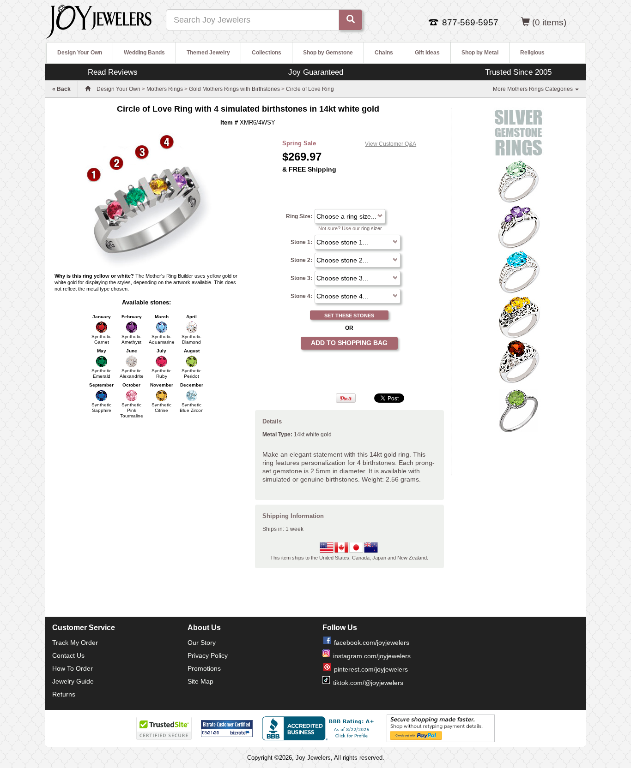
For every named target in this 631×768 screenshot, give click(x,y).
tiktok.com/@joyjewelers (368, 682)
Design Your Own (79, 52)
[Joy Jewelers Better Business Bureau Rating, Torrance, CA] (319, 728)
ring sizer (371, 228)
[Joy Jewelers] (98, 20)
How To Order (72, 668)
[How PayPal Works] (441, 728)
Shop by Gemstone (328, 52)
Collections (266, 52)
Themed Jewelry (208, 52)
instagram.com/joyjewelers (372, 656)
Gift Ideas (427, 52)
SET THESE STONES (349, 315)
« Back (61, 89)
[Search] (351, 19)
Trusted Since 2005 (518, 72)
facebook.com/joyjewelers (371, 642)
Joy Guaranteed (315, 72)
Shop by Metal (479, 52)
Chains (384, 52)
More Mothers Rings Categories (533, 89)
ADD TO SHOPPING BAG (349, 342)
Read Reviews (113, 72)
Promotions (204, 668)
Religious (532, 52)
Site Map (200, 681)
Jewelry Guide (73, 681)
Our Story (202, 642)
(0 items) (549, 22)
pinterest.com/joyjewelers (371, 669)
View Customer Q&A (390, 144)
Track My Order (75, 642)
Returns (63, 694)
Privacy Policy (208, 655)
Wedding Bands (144, 52)
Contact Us (68, 655)
